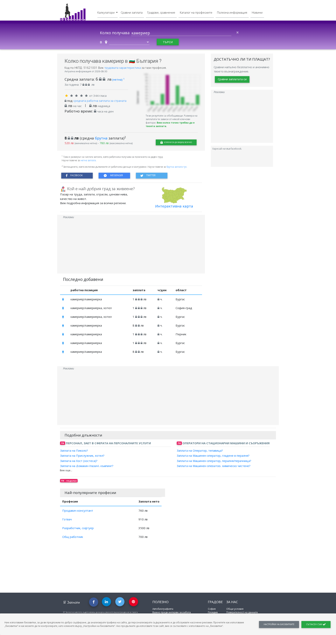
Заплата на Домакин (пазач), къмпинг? (86, 466)
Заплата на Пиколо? (74, 450)
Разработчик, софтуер (78, 528)
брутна (101, 138)
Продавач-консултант (77, 510)
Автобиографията (162, 609)
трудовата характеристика (123, 68)
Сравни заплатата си (232, 79)
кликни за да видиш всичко (178, 142)
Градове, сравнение (161, 12)
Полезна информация (232, 12)
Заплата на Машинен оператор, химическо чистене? (213, 466)
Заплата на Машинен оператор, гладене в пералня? (213, 455)
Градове (215, 602)
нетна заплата (88, 160)
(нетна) (118, 79)
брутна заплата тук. (176, 166)
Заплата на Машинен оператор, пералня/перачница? (214, 461)
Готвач (67, 519)
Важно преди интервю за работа (171, 612)
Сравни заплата (132, 12)
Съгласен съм (314, 624)
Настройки (279, 624)
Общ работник (72, 537)
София (212, 609)
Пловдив (213, 612)
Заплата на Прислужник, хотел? (82, 455)
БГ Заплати (72, 602)
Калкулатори (106, 12)
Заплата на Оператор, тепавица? (200, 450)
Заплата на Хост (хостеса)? (78, 461)
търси (168, 42)
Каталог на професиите (196, 12)
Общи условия (234, 609)
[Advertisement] (131, 246)
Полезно (160, 602)
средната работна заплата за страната (99, 101)
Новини (257, 12)
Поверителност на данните (242, 612)
